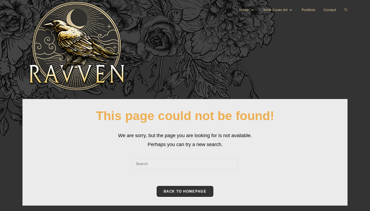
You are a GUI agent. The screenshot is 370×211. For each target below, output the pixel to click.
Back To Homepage (185, 191)
